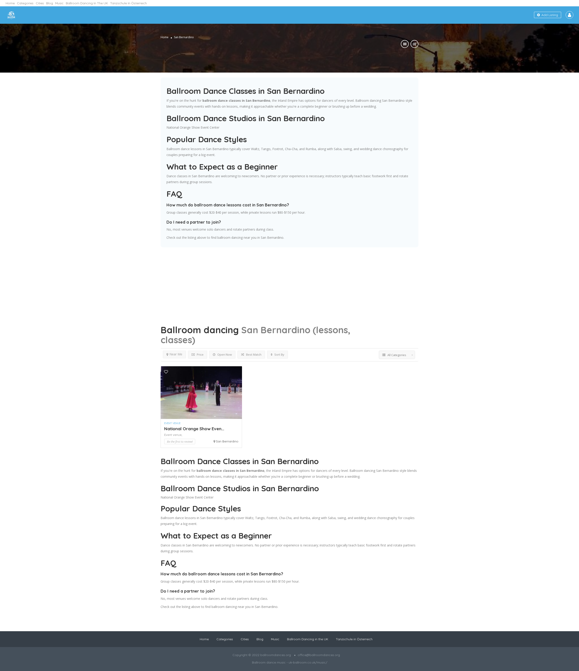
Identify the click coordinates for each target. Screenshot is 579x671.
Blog (49, 3)
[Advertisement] (289, 279)
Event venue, (173, 435)
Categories (25, 3)
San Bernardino (227, 441)
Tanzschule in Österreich (128, 3)
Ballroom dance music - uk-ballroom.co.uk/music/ (289, 662)
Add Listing (549, 15)
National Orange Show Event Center (192, 127)
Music (59, 3)
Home (10, 3)
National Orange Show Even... (194, 428)
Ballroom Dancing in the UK (87, 3)
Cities (40, 3)
